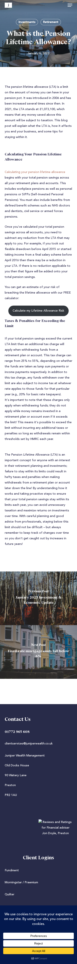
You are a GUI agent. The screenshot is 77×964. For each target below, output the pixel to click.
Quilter (9, 894)
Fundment (12, 870)
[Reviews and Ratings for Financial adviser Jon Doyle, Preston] (39, 833)
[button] (70, 5)
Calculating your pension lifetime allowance (35, 172)
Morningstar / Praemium (21, 882)
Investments (27, 22)
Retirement (50, 22)
